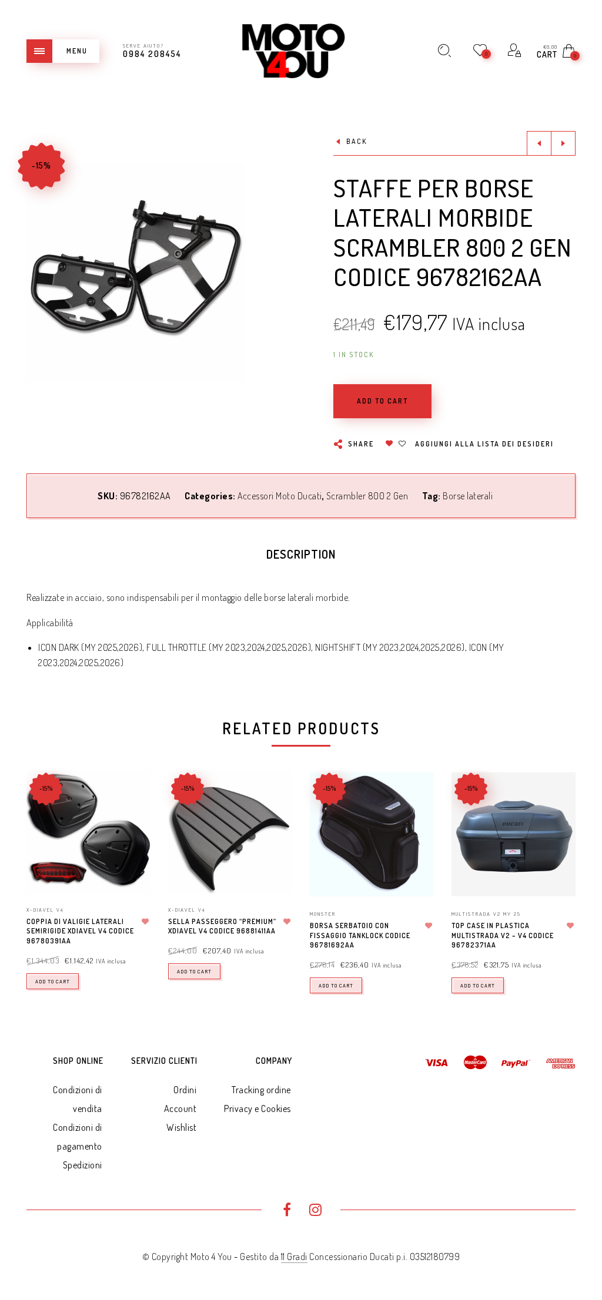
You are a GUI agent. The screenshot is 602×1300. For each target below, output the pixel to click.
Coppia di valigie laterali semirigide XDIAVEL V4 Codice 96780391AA (80, 931)
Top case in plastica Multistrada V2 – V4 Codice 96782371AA (503, 935)
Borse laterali (468, 496)
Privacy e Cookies (257, 1108)
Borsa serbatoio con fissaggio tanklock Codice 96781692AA (360, 935)
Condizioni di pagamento (77, 1136)
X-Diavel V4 (45, 909)
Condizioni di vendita (77, 1099)
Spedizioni (82, 1165)
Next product (563, 143)
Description (301, 554)
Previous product (539, 143)
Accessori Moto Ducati (280, 496)
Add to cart (52, 981)
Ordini (184, 1090)
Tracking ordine (261, 1090)
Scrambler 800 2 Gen (367, 496)
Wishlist (181, 1127)
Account (180, 1108)
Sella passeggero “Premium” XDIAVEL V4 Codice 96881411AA (222, 926)
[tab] (301, 554)
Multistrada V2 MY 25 (486, 914)
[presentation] (41, 870)
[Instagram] (315, 1211)
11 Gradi (294, 1256)
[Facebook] (286, 1211)
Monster (323, 914)
